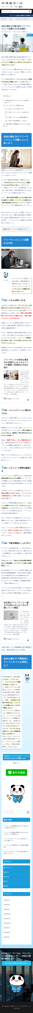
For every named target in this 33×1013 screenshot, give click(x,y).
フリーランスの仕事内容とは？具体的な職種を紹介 (16, 846)
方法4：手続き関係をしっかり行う (16, 120)
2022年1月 (7, 909)
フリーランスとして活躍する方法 (14, 105)
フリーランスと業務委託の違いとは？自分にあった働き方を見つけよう (16, 826)
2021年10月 (7, 923)
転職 (16, 6)
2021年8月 (7, 932)
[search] (30, 11)
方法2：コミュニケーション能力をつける (17, 113)
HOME (5, 19)
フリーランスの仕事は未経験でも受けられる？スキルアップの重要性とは (16, 833)
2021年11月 (7, 918)
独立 (11, 6)
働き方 (20, 6)
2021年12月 (7, 914)
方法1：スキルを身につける (14, 109)
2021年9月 (7, 928)
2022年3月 (7, 900)
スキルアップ (5, 6)
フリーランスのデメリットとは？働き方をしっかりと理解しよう (16, 839)
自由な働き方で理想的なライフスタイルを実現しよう (16, 125)
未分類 (7, 876)
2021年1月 (7, 937)
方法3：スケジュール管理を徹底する (16, 117)
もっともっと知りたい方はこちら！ (16, 963)
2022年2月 (7, 904)
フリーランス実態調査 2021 (18, 229)
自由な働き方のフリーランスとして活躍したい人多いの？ (16, 101)
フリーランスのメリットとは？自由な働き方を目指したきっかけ (16, 852)
